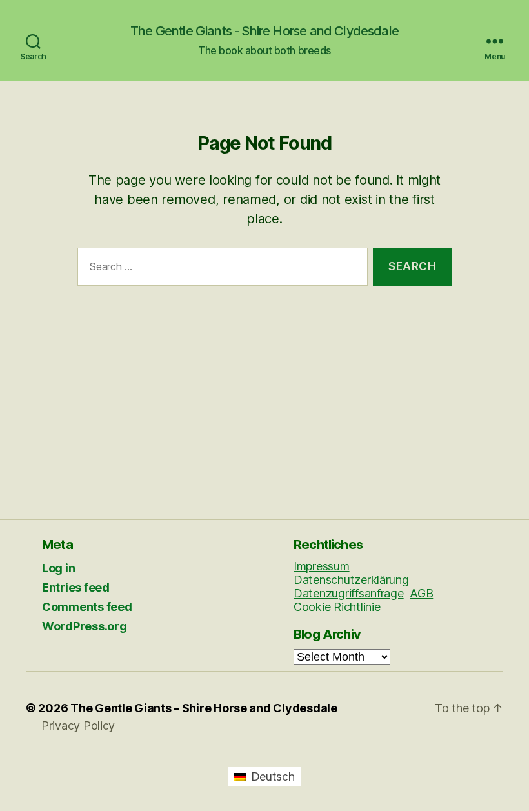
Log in (58, 568)
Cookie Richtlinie (337, 607)
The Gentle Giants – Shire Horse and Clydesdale (203, 708)
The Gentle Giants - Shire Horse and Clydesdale (264, 31)
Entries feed (76, 587)
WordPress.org (84, 626)
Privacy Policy (78, 725)
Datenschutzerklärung (351, 579)
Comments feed (87, 607)
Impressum (322, 566)
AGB (421, 593)
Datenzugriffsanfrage (349, 593)
